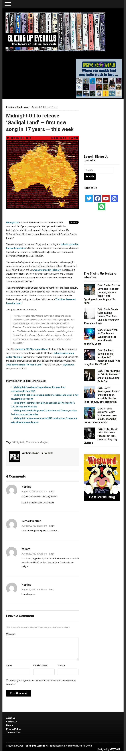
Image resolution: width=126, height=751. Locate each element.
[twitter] (89, 198)
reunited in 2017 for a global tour (31, 349)
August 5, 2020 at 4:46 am (34, 554)
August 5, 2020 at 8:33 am (34, 589)
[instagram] (114, 198)
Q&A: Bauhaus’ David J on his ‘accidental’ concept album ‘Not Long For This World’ (102, 357)
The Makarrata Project (37, 442)
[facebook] (97, 198)
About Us (10, 718)
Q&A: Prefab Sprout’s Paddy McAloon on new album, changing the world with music (100, 415)
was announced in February (47, 270)
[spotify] (101, 206)
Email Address (40, 665)
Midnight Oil (12, 222)
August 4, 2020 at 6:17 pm (34, 491)
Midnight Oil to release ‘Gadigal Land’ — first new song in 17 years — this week (40, 122)
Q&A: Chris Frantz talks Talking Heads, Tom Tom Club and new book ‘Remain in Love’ (101, 316)
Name (9, 665)
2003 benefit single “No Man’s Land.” (24, 364)
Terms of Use (13, 732)
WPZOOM (115, 749)
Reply (52, 491)
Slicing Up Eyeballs (42, 453)
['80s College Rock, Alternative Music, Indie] (55, 31)
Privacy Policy (13, 729)
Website (61, 665)
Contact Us (12, 721)
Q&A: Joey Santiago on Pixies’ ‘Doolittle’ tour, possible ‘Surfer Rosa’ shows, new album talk (102, 395)
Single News (23, 107)
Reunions (11, 107)
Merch (9, 725)
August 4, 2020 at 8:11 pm (34, 526)
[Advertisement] (105, 123)
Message (10, 634)
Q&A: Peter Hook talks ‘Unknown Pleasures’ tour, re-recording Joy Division (100, 436)
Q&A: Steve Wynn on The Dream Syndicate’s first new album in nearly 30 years (101, 336)
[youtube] (106, 198)
